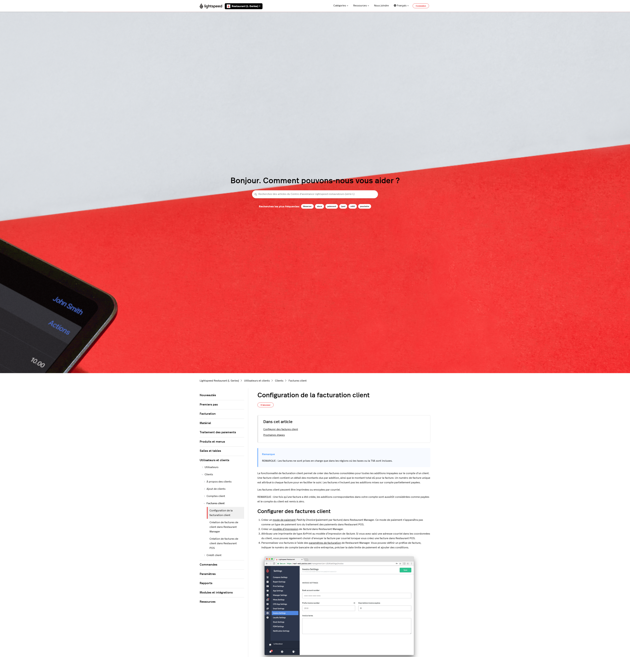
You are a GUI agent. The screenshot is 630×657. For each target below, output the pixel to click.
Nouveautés (208, 395)
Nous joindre (381, 5)
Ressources (360, 5)
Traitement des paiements (218, 432)
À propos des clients (219, 481)
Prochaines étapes (274, 435)
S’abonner (266, 405)
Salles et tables (210, 450)
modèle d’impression (285, 529)
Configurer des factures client (280, 429)
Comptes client (216, 496)
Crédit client (214, 555)
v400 (352, 206)
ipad (343, 206)
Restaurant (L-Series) (245, 6)
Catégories (339, 5)
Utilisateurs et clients (257, 380)
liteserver (307, 206)
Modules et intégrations (216, 592)
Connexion (421, 6)
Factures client (298, 380)
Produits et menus (212, 441)
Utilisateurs (211, 467)
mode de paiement (284, 520)
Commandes (208, 564)
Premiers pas (209, 404)
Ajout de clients (216, 489)
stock (319, 206)
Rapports (206, 583)
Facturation (208, 413)
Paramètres (208, 574)
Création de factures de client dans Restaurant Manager (224, 527)
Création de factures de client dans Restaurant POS (224, 543)
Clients (279, 380)
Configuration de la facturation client (221, 512)
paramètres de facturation (325, 543)
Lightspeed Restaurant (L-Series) (219, 380)
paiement (331, 206)
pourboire (364, 206)
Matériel (205, 423)
